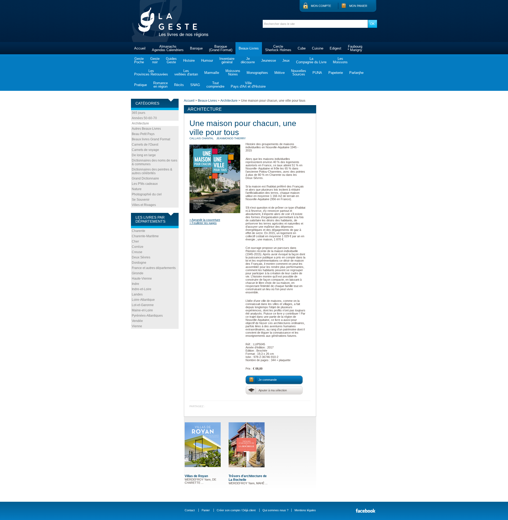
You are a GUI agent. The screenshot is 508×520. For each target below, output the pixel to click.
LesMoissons (340, 60)
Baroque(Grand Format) (220, 48)
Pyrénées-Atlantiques (147, 315)
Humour (207, 60)
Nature (137, 189)
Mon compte (321, 5)
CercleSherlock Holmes (278, 48)
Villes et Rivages (144, 205)
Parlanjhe (356, 73)
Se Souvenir (140, 199)
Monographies (257, 73)
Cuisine (317, 48)
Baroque (196, 48)
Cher (135, 241)
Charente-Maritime (145, 236)
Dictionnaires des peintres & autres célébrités (152, 171)
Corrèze (137, 247)
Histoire (189, 60)
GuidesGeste (171, 60)
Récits (179, 85)
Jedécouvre (248, 60)
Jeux (286, 60)
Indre (135, 284)
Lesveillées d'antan (186, 72)
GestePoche (139, 60)
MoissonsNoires (232, 72)
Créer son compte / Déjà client (236, 510)
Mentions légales (305, 510)
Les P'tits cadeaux (145, 184)
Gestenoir (155, 60)
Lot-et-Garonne (143, 305)
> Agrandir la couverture (204, 219)
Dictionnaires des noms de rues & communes (154, 162)
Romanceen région (160, 84)
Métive (279, 73)
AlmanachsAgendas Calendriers (168, 48)
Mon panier (358, 5)
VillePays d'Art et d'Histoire (248, 84)
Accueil (140, 48)
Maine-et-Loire (142, 310)
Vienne (137, 326)
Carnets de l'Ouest (145, 144)
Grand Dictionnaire (145, 178)
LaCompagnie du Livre (311, 60)
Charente (138, 231)
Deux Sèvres (141, 257)
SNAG (195, 85)
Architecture (140, 123)
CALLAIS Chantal (201, 138)
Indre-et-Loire (141, 289)
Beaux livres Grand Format (151, 139)
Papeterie (335, 73)
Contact (190, 510)
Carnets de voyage (145, 150)
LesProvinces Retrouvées (151, 72)
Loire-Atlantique (143, 300)
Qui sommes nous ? (275, 510)
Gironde (137, 273)
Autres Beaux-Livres (146, 129)
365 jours (138, 113)
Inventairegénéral (226, 60)
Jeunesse (268, 60)
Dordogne (139, 263)
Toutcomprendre (215, 84)
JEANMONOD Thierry (231, 138)
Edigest (335, 48)
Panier (206, 510)
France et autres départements (154, 268)
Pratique (140, 85)
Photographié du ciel (147, 194)
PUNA (317, 73)
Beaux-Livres (249, 48)
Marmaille (211, 73)
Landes (137, 294)
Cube (302, 48)
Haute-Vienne (142, 278)
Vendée (137, 321)
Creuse (137, 252)
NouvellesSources (298, 72)
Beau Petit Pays (143, 134)
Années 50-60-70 (144, 118)
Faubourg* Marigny (355, 48)
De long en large (144, 155)
